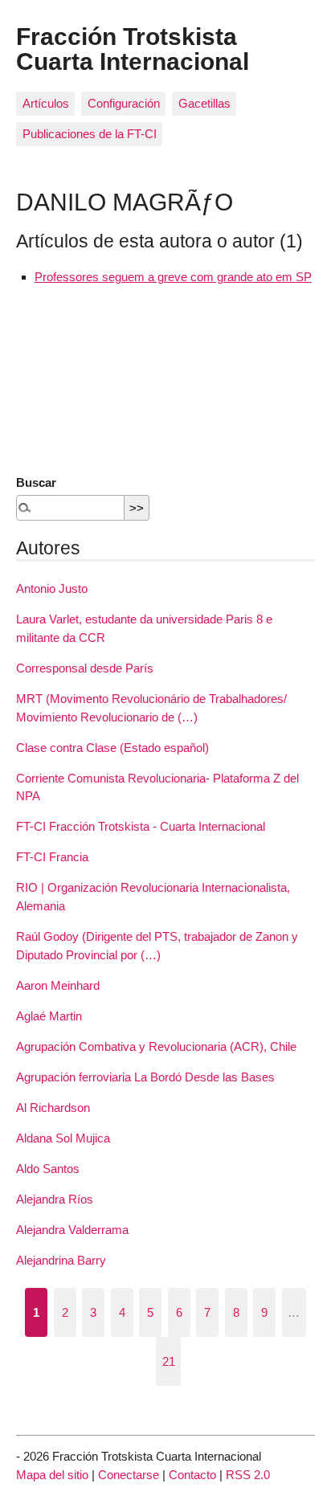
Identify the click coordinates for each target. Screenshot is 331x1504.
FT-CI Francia (52, 857)
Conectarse (128, 1475)
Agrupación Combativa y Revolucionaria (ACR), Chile (156, 1046)
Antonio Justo (52, 588)
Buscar (36, 482)
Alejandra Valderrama (72, 1229)
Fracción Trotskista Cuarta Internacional (132, 48)
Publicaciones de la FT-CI (89, 134)
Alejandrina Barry (61, 1260)
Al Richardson (53, 1107)
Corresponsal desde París (84, 668)
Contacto (192, 1475)
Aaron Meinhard (58, 985)
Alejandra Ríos (54, 1199)
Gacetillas (204, 103)
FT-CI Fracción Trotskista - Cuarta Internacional (140, 826)
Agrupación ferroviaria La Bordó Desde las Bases (145, 1077)
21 (168, 1361)
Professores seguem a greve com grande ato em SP (173, 277)
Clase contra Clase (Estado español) (112, 747)
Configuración (124, 103)
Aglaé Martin (49, 1016)
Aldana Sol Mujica (63, 1138)
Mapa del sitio (52, 1475)
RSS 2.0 (248, 1475)
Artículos (45, 103)
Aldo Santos (48, 1168)
